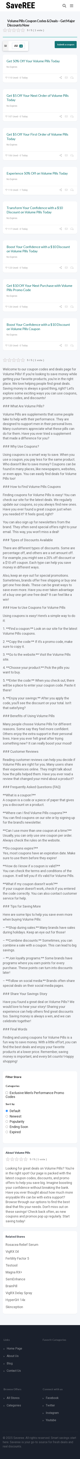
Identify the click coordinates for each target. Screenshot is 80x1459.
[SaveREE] (20, 5)
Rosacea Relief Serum (22, 1245)
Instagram (52, 1413)
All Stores (13, 1398)
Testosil (11, 1265)
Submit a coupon (65, 44)
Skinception (14, 1307)
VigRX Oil (12, 1251)
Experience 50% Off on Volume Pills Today (37, 173)
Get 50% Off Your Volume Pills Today (33, 61)
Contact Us (14, 1370)
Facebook (52, 1398)
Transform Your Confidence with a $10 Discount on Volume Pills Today (35, 210)
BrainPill (11, 1286)
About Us (13, 1356)
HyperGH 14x (15, 1300)
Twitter (50, 1405)
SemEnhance (15, 1279)
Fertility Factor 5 (17, 1258)
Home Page (14, 1348)
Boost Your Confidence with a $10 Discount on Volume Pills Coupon (38, 326)
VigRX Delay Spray (19, 1293)
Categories (14, 1405)
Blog (10, 1363)
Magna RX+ (14, 1272)
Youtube (51, 1420)
